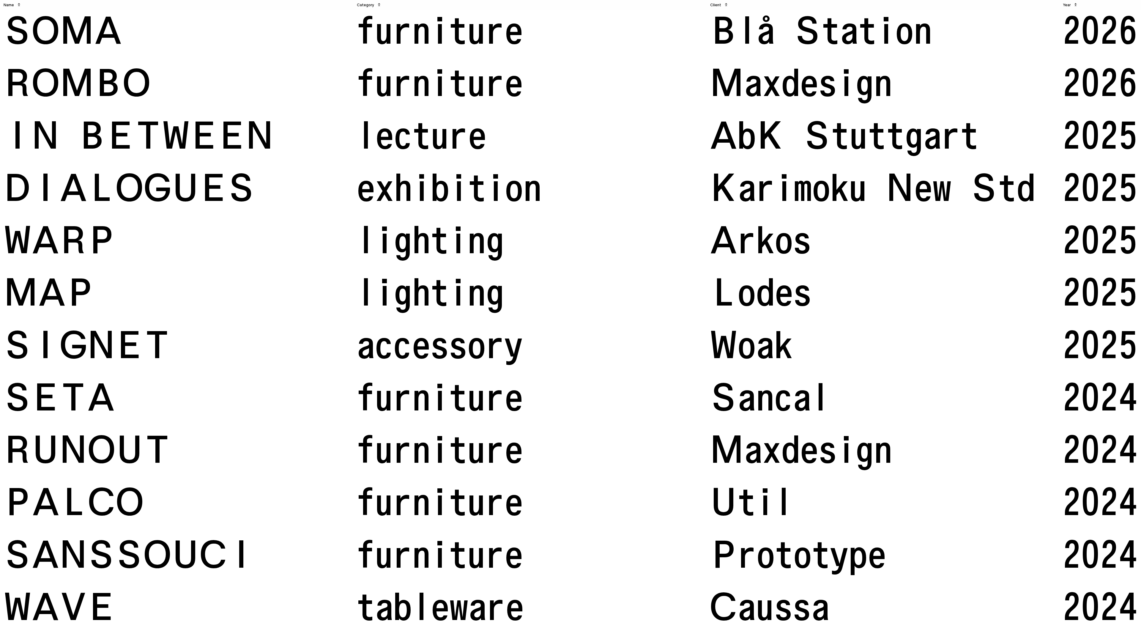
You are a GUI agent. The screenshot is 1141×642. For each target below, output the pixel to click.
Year (1070, 5)
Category (369, 5)
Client (719, 5)
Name (12, 5)
